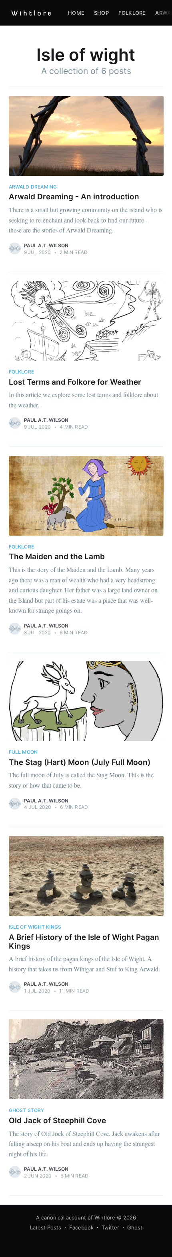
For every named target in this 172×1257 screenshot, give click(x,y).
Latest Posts (45, 1227)
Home (76, 13)
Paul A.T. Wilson (46, 245)
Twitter (110, 1227)
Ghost (134, 1227)
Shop (101, 13)
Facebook (81, 1227)
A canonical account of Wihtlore (75, 1217)
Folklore (132, 13)
